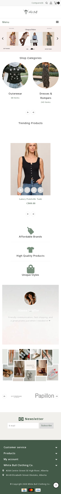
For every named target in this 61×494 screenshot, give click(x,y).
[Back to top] (56, 485)
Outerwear (15, 93)
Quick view (41, 190)
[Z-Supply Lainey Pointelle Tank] (30, 169)
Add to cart (21, 190)
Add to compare (34, 190)
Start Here (34, 41)
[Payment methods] (23, 489)
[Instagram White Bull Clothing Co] (33, 433)
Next (57, 39)
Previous (3, 39)
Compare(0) (37, 3)
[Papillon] (44, 396)
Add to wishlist (27, 190)
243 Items (46, 102)
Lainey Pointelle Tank (30, 199)
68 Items (15, 97)
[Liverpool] (16, 396)
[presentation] (28, 112)
